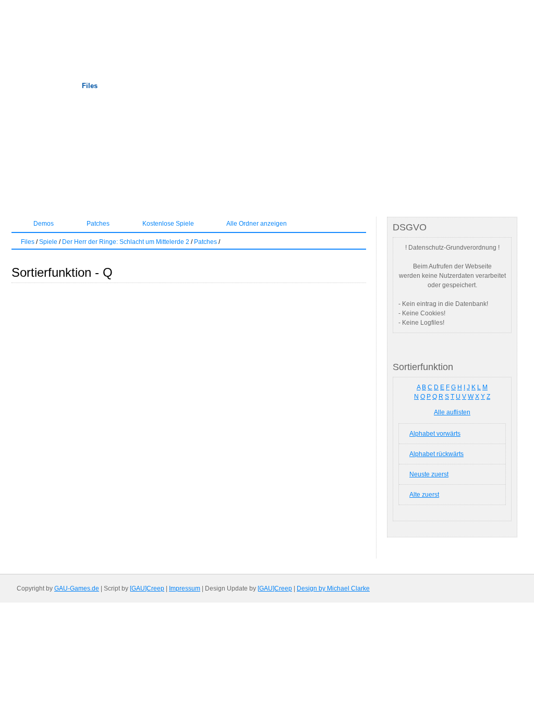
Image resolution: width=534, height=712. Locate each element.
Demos (43, 223)
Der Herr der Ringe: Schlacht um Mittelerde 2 (125, 241)
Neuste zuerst (428, 474)
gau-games (178, 34)
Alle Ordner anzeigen (256, 223)
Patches (97, 223)
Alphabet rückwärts (436, 454)
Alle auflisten (452, 412)
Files (90, 86)
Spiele (48, 241)
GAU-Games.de (76, 588)
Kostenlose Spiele (167, 223)
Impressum (184, 588)
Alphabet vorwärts (434, 433)
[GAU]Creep (147, 588)
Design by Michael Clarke (333, 588)
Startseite (32, 86)
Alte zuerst (424, 494)
